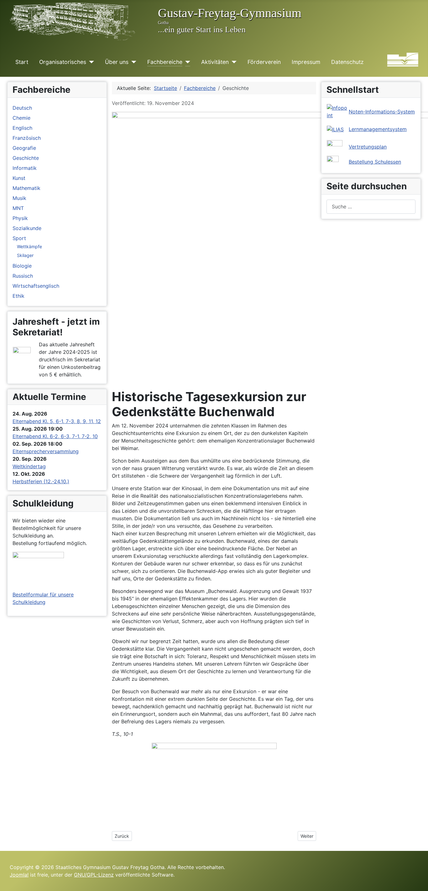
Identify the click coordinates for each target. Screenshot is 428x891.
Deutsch (22, 108)
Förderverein (264, 62)
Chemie (21, 118)
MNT (18, 208)
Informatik (25, 168)
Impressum (306, 62)
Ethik (18, 296)
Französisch (27, 138)
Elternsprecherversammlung (46, 451)
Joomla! (19, 875)
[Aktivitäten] (233, 62)
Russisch (23, 276)
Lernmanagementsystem (378, 129)
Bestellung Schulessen (375, 162)
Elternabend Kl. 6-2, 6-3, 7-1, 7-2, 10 (55, 436)
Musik (19, 198)
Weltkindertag (29, 466)
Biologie (22, 266)
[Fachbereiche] (186, 62)
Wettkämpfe (29, 246)
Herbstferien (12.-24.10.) (41, 481)
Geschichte (26, 158)
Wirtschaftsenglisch (36, 286)
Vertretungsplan (368, 147)
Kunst (19, 178)
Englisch (22, 128)
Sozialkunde (27, 228)
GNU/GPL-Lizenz (94, 875)
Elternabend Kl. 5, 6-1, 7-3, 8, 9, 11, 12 (57, 421)
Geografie (24, 148)
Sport (19, 238)
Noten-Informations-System (382, 111)
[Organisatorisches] (90, 62)
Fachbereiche (164, 62)
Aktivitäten (215, 62)
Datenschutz (347, 62)
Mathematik (26, 188)
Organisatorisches (62, 62)
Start (21, 62)
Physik (20, 218)
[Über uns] (132, 62)
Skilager (25, 255)
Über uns (116, 62)
